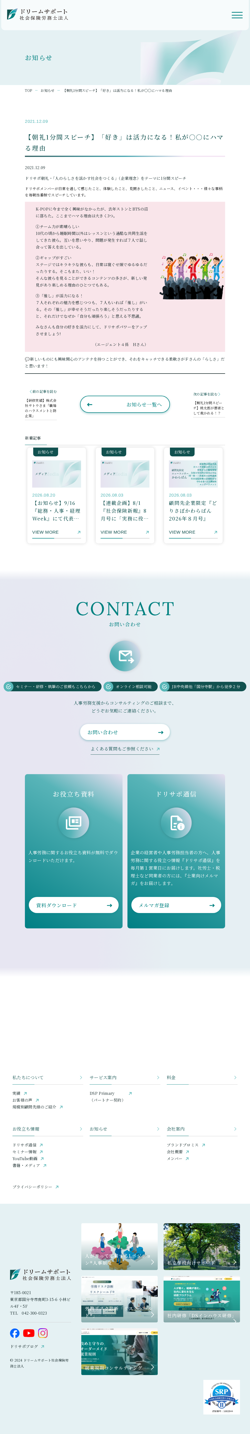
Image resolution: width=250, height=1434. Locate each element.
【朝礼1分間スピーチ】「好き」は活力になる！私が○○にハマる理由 (117, 90)
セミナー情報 (24, 1152)
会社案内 (176, 1129)
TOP (28, 90)
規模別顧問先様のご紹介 (34, 1107)
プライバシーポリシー (32, 1187)
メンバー (174, 1158)
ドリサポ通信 (24, 1145)
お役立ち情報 (25, 1129)
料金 (171, 1077)
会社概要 (175, 1152)
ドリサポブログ (24, 1346)
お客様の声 (22, 1100)
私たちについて (28, 1077)
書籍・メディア (26, 1165)
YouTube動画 (24, 1158)
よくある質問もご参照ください (122, 748)
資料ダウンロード (56, 905)
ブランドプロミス (183, 1145)
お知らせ (47, 90)
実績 (16, 1093)
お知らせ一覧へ (144, 404)
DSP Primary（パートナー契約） (107, 1096)
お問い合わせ (102, 732)
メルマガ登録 (154, 905)
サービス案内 (103, 1077)
